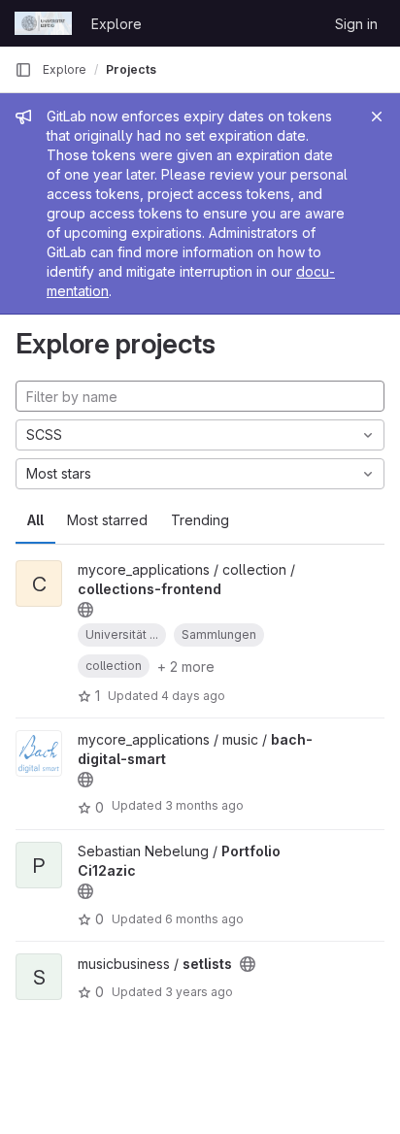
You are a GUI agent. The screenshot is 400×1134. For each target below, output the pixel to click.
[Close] (376, 116)
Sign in (356, 24)
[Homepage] (43, 23)
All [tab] (35, 520)
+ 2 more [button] (186, 666)
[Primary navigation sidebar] (23, 69)
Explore (116, 24)
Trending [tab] (200, 520)
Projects (131, 69)
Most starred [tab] (107, 520)
